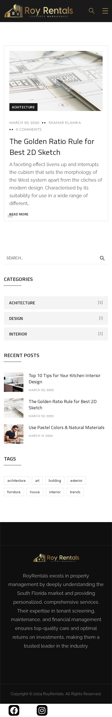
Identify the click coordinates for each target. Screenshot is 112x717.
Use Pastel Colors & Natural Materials (66, 427)
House (35, 492)
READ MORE (19, 214)
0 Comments (28, 130)
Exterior (76, 480)
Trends (75, 492)
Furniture (14, 492)
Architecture (16, 480)
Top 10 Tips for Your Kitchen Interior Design (65, 378)
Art (37, 480)
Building (55, 480)
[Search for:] (56, 257)
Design (16, 318)
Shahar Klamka (64, 123)
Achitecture (23, 107)
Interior (18, 334)
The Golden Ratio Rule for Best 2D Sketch (51, 146)
